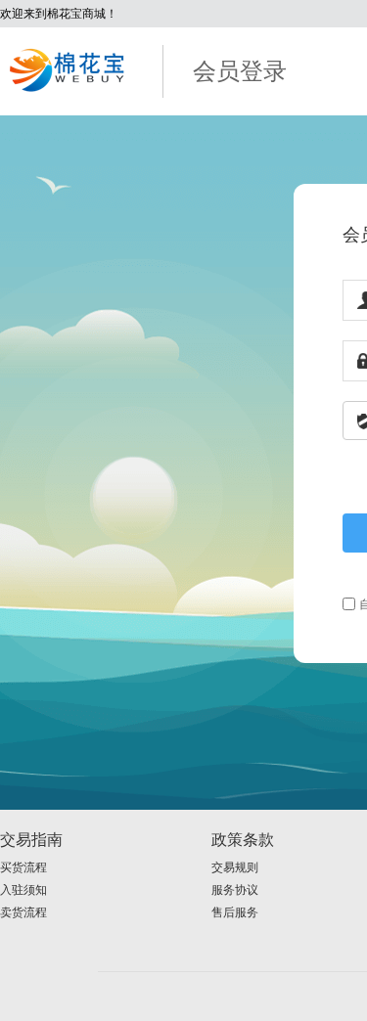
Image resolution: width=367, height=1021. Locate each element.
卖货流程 (23, 912)
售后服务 (234, 912)
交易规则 (234, 867)
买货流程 (23, 867)
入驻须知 (23, 890)
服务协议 (234, 890)
